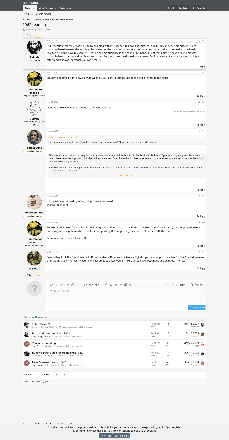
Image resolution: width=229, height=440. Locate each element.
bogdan (35, 336)
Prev (28, 35)
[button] (55, 8)
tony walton (37, 355)
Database (65, 8)
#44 (203, 131)
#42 (203, 72)
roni (197, 345)
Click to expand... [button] (126, 175)
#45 (203, 195)
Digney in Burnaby (40, 327)
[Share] (199, 40)
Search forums (43, 13)
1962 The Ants (41, 324)
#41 (203, 40)
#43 (203, 102)
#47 (203, 251)
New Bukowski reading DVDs (49, 362)
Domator (195, 365)
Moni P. (196, 336)
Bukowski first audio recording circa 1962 (57, 352)
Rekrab (29, 29)
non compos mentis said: (62, 137)
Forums (29, 8)
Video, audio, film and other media (77, 327)
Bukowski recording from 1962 (51, 333)
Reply (202, 66)
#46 (203, 222)
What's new (46, 8)
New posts (28, 13)
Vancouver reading (44, 343)
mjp (33, 346)
